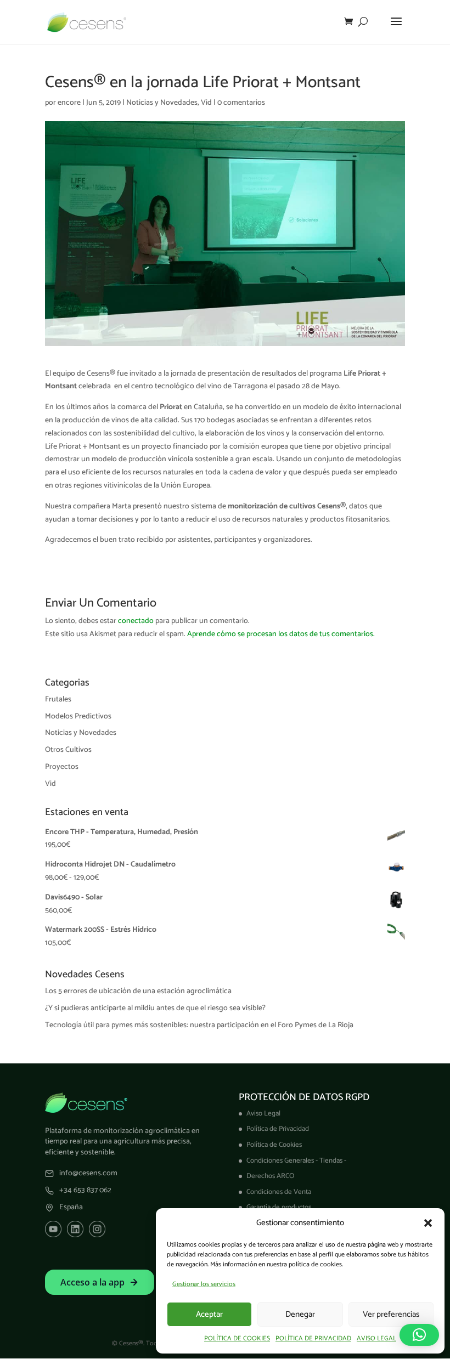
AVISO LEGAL (376, 1338)
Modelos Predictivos (78, 716)
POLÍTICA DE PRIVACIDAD (313, 1338)
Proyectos (61, 767)
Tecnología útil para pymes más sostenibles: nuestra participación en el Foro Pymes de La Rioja (199, 1025)
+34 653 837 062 (85, 1190)
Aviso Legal (263, 1113)
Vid (206, 103)
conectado (136, 621)
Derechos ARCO (270, 1176)
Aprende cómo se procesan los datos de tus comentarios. (281, 634)
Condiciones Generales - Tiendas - (296, 1161)
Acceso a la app (92, 1282)
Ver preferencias (391, 1314)
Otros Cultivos (68, 750)
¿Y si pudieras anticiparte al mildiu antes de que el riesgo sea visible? (155, 1008)
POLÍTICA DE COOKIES (237, 1338)
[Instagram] (97, 1229)
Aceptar (209, 1314)
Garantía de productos (278, 1207)
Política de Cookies (274, 1145)
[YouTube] (53, 1229)
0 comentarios (241, 103)
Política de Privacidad (277, 1129)
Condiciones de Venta (278, 1192)
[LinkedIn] (75, 1229)
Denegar (300, 1314)
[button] (428, 1223)
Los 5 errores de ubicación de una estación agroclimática (138, 991)
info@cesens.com (88, 1173)
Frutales (58, 699)
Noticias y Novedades (162, 103)
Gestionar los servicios (203, 1284)
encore (69, 103)
